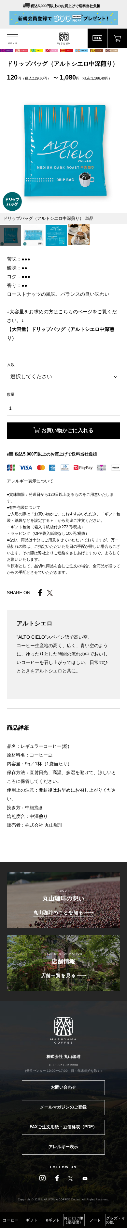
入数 (11, 364)
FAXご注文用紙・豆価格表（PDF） (63, 1126)
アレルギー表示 (63, 1146)
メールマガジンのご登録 (63, 1107)
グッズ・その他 (115, 1220)
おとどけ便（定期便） (73, 1220)
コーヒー (10, 1220)
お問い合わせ (63, 1087)
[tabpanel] (63, 149)
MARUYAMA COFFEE (63, 38)
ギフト (31, 1220)
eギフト (53, 1220)
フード (95, 1220)
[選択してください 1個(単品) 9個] (63, 376)
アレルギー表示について (30, 481)
